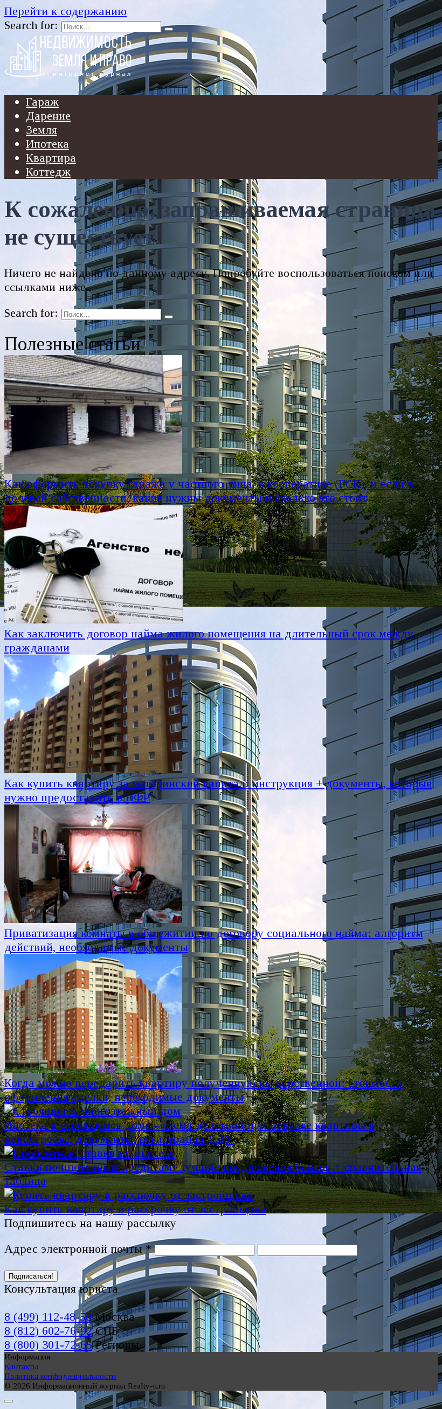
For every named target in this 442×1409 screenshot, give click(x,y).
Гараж (42, 101)
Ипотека (47, 143)
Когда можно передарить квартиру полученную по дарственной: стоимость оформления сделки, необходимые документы (203, 1089)
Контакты (21, 1366)
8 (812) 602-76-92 (48, 1330)
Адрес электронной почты (77, 1248)
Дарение (48, 115)
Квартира (51, 157)
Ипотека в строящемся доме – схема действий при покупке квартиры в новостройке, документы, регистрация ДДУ (189, 1132)
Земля (41, 129)
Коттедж (48, 171)
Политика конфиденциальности (60, 1375)
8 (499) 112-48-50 (48, 1316)
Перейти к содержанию (65, 11)
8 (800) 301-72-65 (48, 1344)
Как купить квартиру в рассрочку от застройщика (135, 1209)
